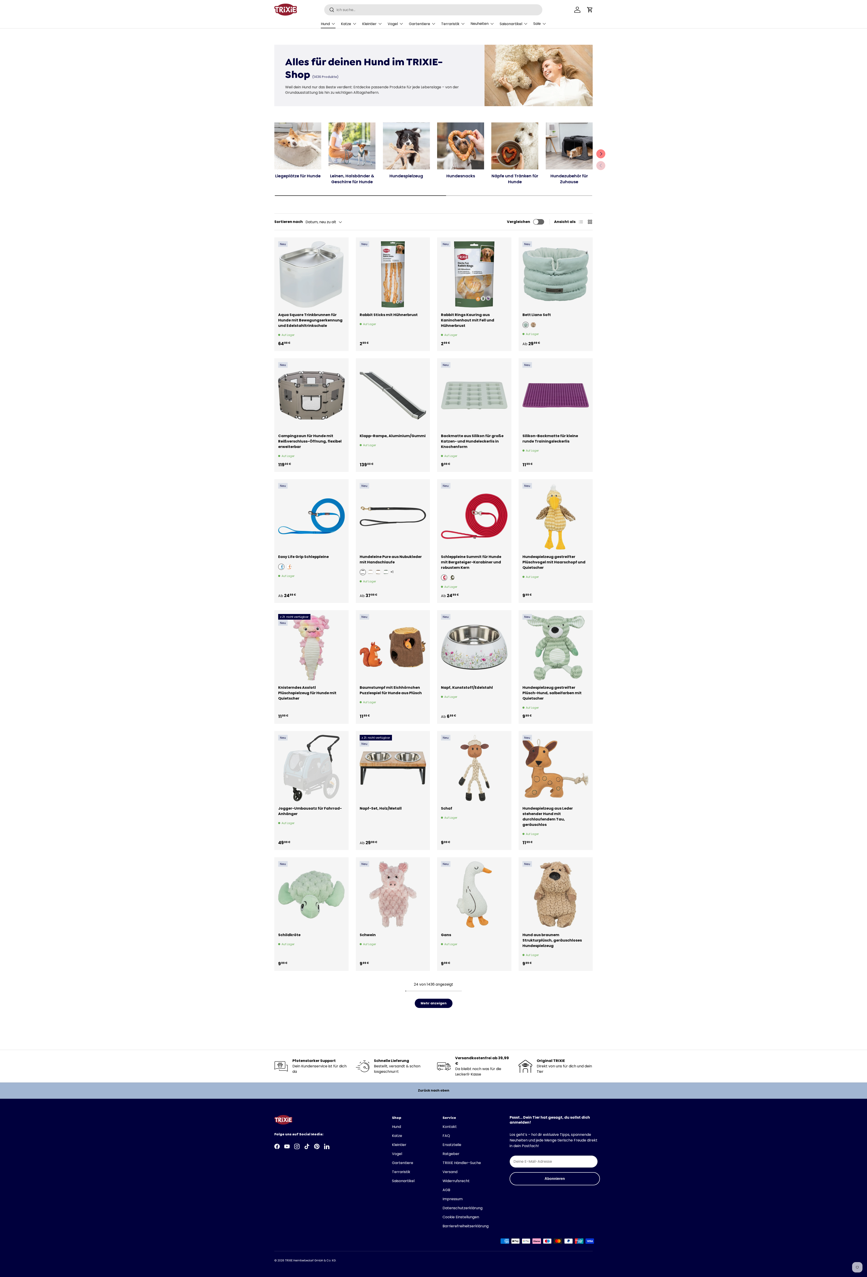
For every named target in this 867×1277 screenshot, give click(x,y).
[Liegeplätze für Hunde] (297, 145)
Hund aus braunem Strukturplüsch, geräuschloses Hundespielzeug (552, 940)
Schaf (446, 808)
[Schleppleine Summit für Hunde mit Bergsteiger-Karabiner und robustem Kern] (474, 516)
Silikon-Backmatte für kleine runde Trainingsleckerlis (550, 438)
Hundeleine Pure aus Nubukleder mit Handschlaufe (391, 559)
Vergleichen (518, 221)
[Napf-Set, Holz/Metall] (393, 768)
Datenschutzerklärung (462, 1208)
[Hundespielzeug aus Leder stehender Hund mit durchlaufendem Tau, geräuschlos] (555, 768)
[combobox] (433, 9)
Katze (346, 23)
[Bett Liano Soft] (555, 274)
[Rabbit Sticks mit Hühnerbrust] (393, 274)
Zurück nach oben (433, 1090)
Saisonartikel (511, 23)
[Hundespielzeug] (406, 145)
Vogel (393, 23)
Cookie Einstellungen (461, 1217)
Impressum (453, 1199)
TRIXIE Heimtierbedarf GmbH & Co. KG (310, 1260)
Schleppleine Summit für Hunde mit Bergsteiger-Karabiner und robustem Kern (471, 562)
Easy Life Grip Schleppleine (303, 556)
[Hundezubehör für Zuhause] (569, 145)
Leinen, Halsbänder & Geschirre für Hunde (352, 178)
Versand (450, 1171)
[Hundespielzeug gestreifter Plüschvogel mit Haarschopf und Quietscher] (555, 516)
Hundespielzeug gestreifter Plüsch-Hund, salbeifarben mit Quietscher (552, 693)
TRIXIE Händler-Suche (462, 1162)
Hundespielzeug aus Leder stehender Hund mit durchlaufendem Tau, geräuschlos (547, 816)
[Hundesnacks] (460, 145)
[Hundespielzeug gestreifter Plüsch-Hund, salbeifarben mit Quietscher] (555, 647)
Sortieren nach (288, 221)
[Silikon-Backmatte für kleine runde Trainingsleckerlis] (555, 395)
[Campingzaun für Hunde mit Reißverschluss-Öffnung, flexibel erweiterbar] (311, 395)
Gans (446, 934)
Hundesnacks (460, 176)
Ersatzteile (452, 1144)
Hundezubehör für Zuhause (569, 178)
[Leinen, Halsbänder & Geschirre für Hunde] (352, 145)
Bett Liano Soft (536, 314)
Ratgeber (451, 1153)
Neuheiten (480, 23)
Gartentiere (419, 23)
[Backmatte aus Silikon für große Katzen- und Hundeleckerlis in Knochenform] (474, 395)
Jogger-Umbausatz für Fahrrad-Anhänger (310, 811)
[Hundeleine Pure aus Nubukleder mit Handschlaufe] (393, 516)
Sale (537, 23)
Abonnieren (555, 1179)
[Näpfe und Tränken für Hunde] (514, 145)
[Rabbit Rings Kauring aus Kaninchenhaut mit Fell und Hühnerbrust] (474, 274)
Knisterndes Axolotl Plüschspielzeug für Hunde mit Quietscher (307, 693)
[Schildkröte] (311, 894)
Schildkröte (289, 934)
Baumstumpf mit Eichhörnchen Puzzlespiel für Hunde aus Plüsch (391, 690)
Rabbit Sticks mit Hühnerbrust (389, 314)
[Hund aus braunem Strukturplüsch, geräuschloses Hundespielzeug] (555, 894)
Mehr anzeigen (434, 1003)
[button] (590, 10)
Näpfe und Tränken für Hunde (515, 178)
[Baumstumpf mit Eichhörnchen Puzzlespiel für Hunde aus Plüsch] (393, 647)
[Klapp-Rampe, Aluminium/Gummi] (393, 395)
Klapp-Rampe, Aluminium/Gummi (393, 435)
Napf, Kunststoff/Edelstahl (467, 687)
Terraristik (450, 23)
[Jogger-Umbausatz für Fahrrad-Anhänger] (311, 768)
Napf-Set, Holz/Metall (381, 808)
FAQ (446, 1135)
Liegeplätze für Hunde (298, 176)
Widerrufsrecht (456, 1180)
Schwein (368, 934)
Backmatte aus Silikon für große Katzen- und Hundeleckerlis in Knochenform (472, 441)
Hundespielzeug (406, 176)
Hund (325, 23)
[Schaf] (474, 768)
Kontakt (450, 1126)
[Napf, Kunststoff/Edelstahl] (474, 647)
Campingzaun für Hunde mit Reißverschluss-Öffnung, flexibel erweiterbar (310, 441)
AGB (446, 1190)
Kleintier (369, 23)
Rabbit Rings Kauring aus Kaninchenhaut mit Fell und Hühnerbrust (467, 320)
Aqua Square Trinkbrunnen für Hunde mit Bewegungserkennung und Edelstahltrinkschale (310, 320)
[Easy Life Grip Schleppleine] (311, 516)
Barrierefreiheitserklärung (466, 1226)
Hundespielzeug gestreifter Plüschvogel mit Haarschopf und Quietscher (553, 562)
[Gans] (474, 894)
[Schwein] (393, 894)
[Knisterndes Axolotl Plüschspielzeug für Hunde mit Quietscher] (311, 647)
